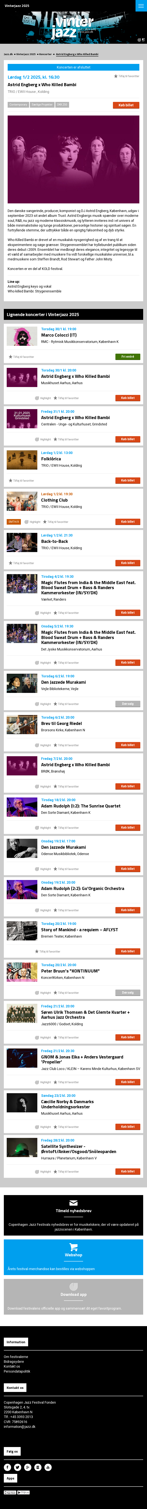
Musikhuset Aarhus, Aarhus (62, 383)
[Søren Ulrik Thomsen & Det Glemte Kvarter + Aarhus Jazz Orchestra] (22, 1013)
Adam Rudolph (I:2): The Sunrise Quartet (81, 805)
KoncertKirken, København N (62, 978)
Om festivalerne (16, 1357)
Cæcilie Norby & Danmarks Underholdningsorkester (67, 1104)
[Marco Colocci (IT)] (22, 336)
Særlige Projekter (42, 104)
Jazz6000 (48, 1024)
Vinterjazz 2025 (26, 54)
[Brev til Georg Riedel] (22, 724)
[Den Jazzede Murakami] (22, 683)
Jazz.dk (8, 54)
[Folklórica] (22, 460)
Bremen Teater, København (61, 936)
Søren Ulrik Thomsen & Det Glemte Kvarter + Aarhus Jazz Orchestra (85, 1014)
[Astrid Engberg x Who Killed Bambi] (22, 377)
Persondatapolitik (17, 1371)
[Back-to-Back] (22, 542)
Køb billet (126, 105)
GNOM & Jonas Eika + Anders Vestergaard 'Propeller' (82, 1059)
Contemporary (18, 104)
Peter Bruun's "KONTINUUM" (70, 970)
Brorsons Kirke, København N (63, 730)
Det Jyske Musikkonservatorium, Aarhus (71, 649)
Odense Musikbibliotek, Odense (65, 854)
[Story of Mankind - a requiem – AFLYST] (22, 930)
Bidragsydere (14, 1362)
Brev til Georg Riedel (61, 723)
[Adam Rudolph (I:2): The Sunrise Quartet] (22, 807)
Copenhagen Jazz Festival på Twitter (17, 1467)
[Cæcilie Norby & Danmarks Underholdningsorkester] (22, 1102)
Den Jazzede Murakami (63, 682)
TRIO (11, 92)
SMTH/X (14, 521)
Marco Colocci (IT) (59, 334)
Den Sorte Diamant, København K (66, 813)
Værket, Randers (53, 599)
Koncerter (45, 54)
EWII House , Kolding (33, 92)
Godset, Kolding (71, 1024)
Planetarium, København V (77, 1158)
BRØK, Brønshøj (53, 771)
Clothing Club (54, 499)
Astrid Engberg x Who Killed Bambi (75, 376)
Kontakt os (12, 1366)
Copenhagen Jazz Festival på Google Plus (27, 1467)
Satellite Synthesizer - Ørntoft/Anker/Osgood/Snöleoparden (78, 1149)
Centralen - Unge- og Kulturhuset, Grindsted (74, 424)
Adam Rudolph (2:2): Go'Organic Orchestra (82, 888)
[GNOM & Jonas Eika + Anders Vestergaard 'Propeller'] (22, 1058)
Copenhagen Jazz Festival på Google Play (23, 1492)
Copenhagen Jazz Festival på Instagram (38, 1467)
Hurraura (47, 1158)
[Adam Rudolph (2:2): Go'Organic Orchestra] (22, 889)
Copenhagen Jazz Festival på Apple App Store (10, 1492)
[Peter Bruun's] (22, 972)
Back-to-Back (54, 541)
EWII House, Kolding (66, 465)
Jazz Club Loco (53, 1069)
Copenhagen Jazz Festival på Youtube (48, 1467)
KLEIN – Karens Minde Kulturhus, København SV (103, 1069)
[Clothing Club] (22, 501)
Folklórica (51, 458)
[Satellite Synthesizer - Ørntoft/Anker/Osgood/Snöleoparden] (22, 1147)
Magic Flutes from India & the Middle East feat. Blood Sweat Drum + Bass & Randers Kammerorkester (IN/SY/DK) (88, 587)
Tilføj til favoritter (128, 76)
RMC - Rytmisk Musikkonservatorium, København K (80, 342)
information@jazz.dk (19, 1427)
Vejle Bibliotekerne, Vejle (59, 689)
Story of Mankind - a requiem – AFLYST (79, 929)
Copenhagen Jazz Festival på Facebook (7, 1467)
